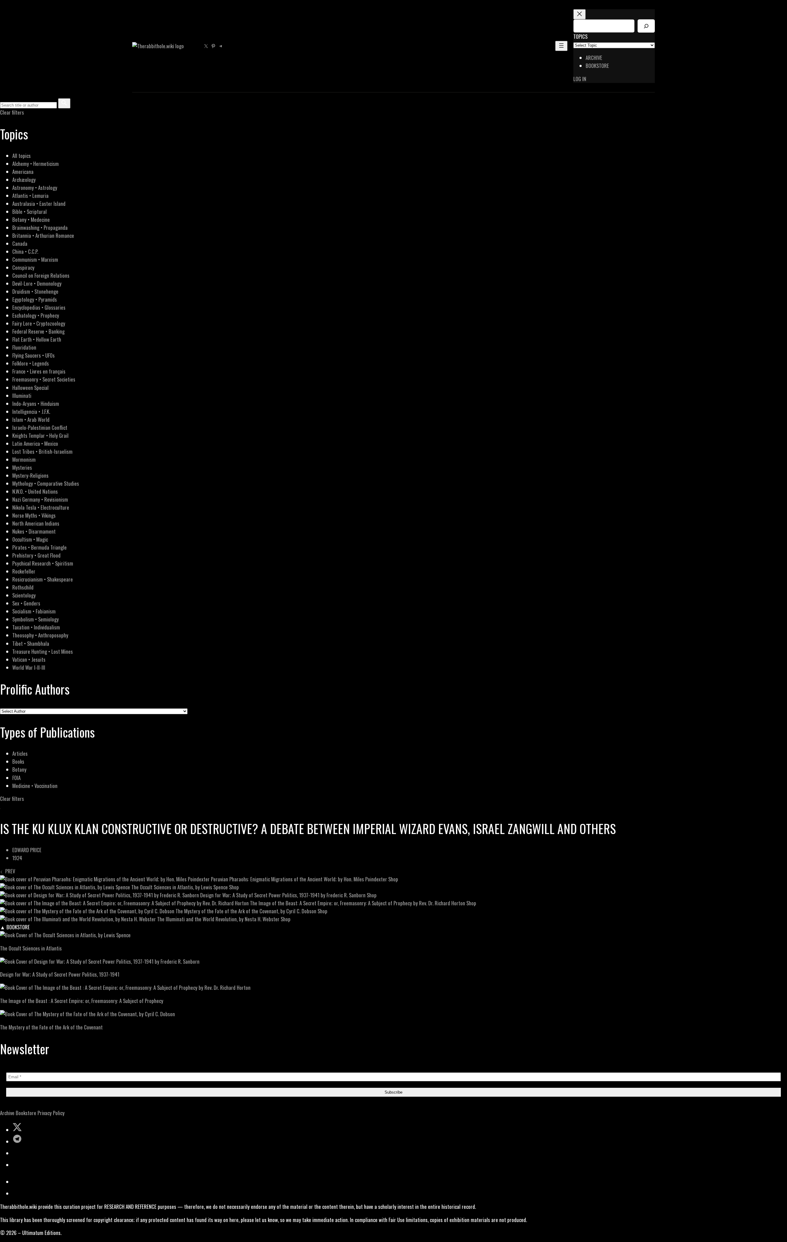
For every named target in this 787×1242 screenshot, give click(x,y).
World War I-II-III (28, 667)
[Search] (646, 26)
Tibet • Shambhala (30, 643)
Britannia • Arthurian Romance (43, 235)
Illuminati (21, 395)
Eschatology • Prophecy (35, 315)
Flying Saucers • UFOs (33, 355)
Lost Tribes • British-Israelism (42, 451)
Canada (19, 243)
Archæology (24, 179)
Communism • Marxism (35, 259)
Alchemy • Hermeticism (35, 163)
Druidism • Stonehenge (35, 291)
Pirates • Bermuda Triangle (39, 547)
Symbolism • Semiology (35, 619)
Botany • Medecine (31, 219)
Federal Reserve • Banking (38, 331)
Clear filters (12, 112)
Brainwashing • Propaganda (40, 227)
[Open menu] (561, 46)
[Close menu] (579, 14)
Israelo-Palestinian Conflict (39, 427)
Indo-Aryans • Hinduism (35, 403)
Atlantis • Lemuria (30, 195)
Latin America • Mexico (35, 443)
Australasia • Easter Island (38, 203)
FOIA (16, 778)
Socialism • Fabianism (34, 611)
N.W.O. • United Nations (35, 491)
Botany (19, 769)
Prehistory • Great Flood (36, 555)
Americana (23, 171)
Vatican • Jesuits (28, 659)
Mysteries (22, 467)
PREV (9, 871)
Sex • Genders (26, 603)
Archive (7, 1113)
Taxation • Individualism (36, 627)
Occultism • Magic (30, 539)
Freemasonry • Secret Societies (43, 379)
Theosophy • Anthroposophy (40, 635)
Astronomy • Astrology (34, 187)
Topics (580, 36)
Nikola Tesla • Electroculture (40, 507)
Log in (579, 79)
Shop (393, 879)
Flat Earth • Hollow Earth (36, 339)
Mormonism (24, 459)
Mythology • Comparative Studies (45, 483)
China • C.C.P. (25, 251)
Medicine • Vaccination (34, 785)
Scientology (24, 595)
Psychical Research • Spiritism (42, 563)
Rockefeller (23, 571)
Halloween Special (30, 387)
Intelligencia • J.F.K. (31, 411)
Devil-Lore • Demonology (36, 283)
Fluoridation (24, 347)
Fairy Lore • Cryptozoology (38, 323)
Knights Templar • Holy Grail (40, 435)
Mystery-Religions (30, 475)
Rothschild (23, 587)
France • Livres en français (38, 371)
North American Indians (35, 523)
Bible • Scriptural (29, 211)
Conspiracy (23, 267)
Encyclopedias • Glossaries (38, 307)
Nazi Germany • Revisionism (40, 499)
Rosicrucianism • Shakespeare (42, 579)
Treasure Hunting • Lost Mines (42, 651)
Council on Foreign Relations (40, 275)
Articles (20, 753)
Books (18, 761)
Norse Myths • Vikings (34, 515)
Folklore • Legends (30, 363)
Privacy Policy (51, 1113)
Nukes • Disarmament (34, 531)
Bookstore (26, 1113)
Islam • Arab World (30, 419)
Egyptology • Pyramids (34, 299)
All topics (21, 155)
